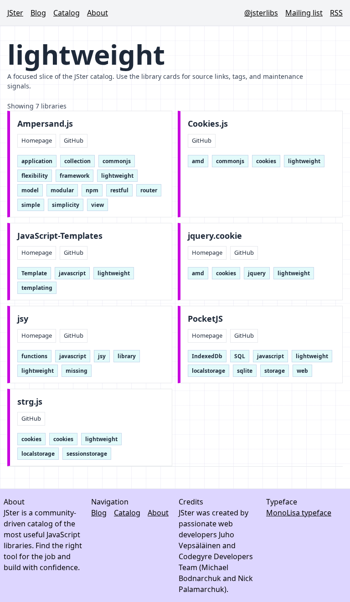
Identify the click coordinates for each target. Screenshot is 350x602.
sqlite (244, 371)
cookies (266, 161)
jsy (22, 319)
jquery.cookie (215, 236)
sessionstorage (87, 454)
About (97, 13)
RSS (336, 13)
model (30, 190)
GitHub (73, 140)
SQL (239, 356)
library (127, 356)
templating (36, 288)
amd (198, 161)
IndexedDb (207, 356)
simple (30, 205)
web (302, 371)
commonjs (117, 161)
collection (77, 161)
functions (34, 356)
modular (62, 190)
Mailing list (304, 13)
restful (119, 190)
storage (274, 371)
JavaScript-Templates (60, 236)
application (36, 161)
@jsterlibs (261, 13)
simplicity (65, 205)
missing (77, 371)
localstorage (208, 371)
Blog (38, 13)
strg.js (29, 401)
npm (92, 190)
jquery (257, 273)
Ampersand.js (45, 123)
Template (34, 273)
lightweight (117, 176)
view (97, 205)
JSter (15, 13)
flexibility (34, 176)
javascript (72, 273)
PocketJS (205, 319)
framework (74, 176)
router (148, 190)
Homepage (36, 140)
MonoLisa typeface (298, 513)
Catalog (66, 13)
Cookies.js (208, 123)
